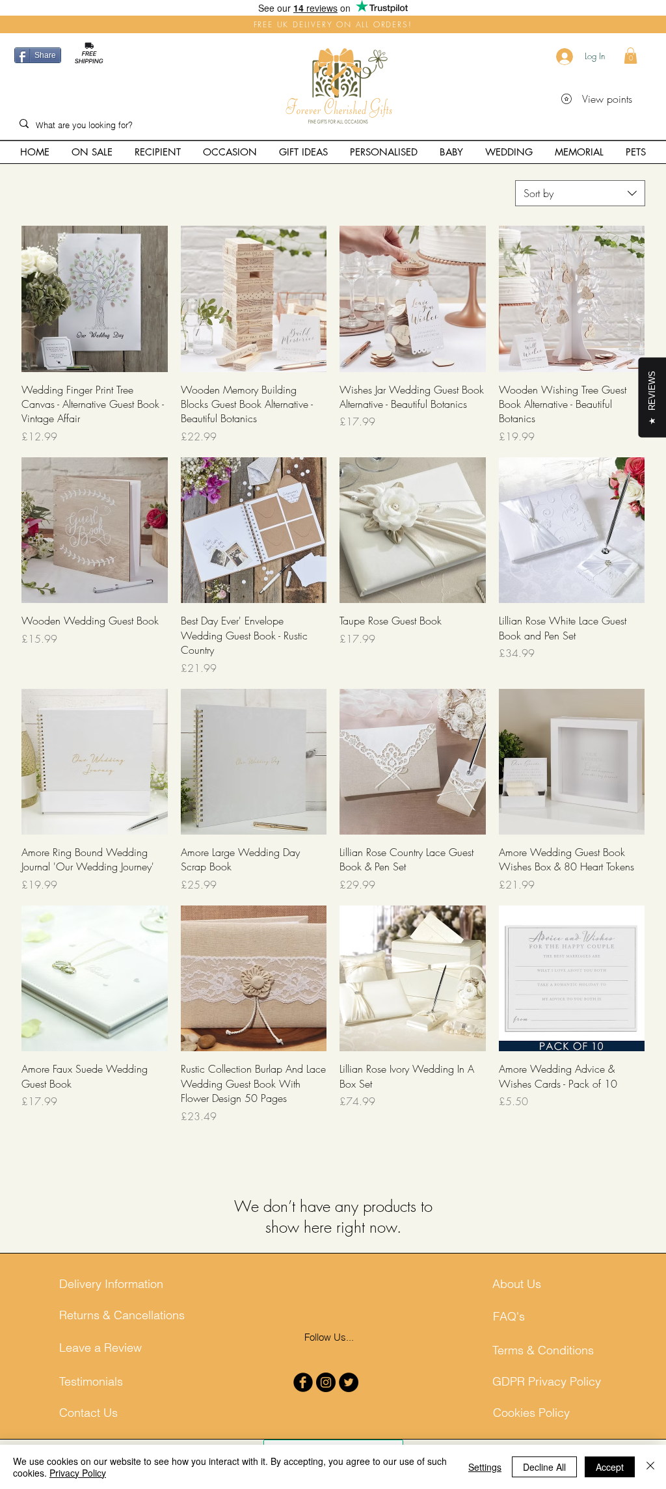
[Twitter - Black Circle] (348, 1382)
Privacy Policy (77, 1472)
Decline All (544, 1466)
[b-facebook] (303, 1382)
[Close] (650, 1467)
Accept (610, 1466)
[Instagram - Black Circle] (326, 1382)
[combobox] (580, 193)
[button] (630, 55)
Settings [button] (484, 1466)
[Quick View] (94, 299)
